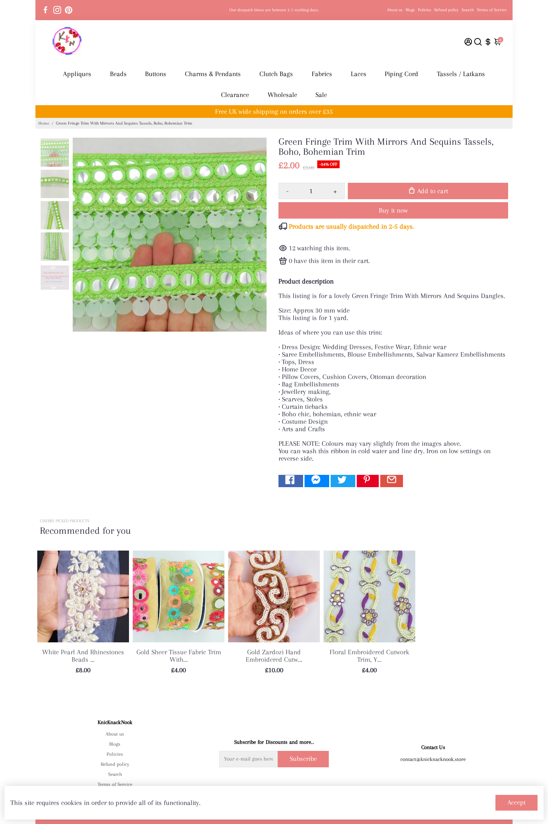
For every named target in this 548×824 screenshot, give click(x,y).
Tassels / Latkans (461, 74)
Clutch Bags (276, 74)
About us (395, 9)
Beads (118, 74)
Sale (321, 94)
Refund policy (446, 9)
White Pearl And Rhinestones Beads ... (83, 655)
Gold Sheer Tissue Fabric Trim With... (178, 655)
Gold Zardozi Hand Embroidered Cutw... (274, 655)
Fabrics (322, 74)
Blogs (410, 9)
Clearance (235, 94)
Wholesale (282, 94)
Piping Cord (401, 74)
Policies (424, 9)
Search (468, 9)
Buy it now (393, 210)
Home (43, 123)
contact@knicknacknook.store (433, 759)
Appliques (77, 74)
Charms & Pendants (213, 74)
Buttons (155, 74)
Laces (358, 74)
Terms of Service (492, 9)
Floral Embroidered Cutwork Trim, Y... (369, 655)
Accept (516, 802)
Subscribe (303, 758)
